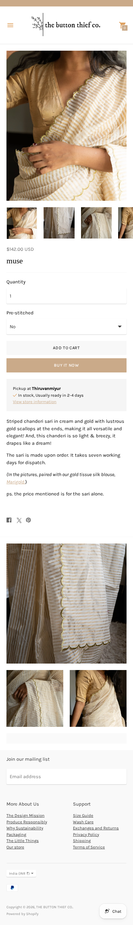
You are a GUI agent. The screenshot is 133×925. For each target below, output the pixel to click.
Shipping (82, 840)
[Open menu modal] (10, 25)
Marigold (15, 482)
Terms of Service (89, 847)
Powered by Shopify (22, 914)
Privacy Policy (86, 834)
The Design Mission (25, 815)
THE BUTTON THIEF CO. (54, 907)
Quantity (16, 282)
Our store (15, 847)
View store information (34, 401)
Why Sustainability (24, 828)
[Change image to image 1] (21, 223)
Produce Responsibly (26, 821)
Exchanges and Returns (96, 828)
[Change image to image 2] (59, 222)
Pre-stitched (20, 313)
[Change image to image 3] (96, 222)
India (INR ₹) (19, 873)
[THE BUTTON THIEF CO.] (66, 25)
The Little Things (22, 840)
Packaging (16, 834)
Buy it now (66, 365)
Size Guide (83, 815)
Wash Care (83, 821)
